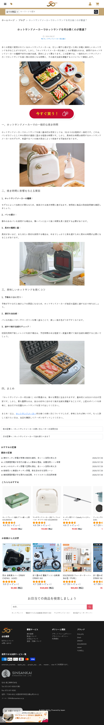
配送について (32, 636)
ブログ (21, 20)
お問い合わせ (6, 643)
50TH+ (48, 710)
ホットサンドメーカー (26, 414)
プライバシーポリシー (60, 636)
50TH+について (8, 641)
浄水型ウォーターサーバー (82, 613)
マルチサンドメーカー (62, 613)
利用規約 (55, 639)
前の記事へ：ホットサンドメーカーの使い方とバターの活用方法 (30, 429)
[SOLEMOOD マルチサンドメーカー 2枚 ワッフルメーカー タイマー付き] (52, 114)
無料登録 (30, 634)
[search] (96, 12)
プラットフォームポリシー (62, 634)
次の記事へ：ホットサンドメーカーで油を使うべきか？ (26, 437)
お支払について (32, 639)
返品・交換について (34, 641)
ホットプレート (17, 613)
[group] (16, 524)
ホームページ (8, 20)
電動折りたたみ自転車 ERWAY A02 (38, 613)
